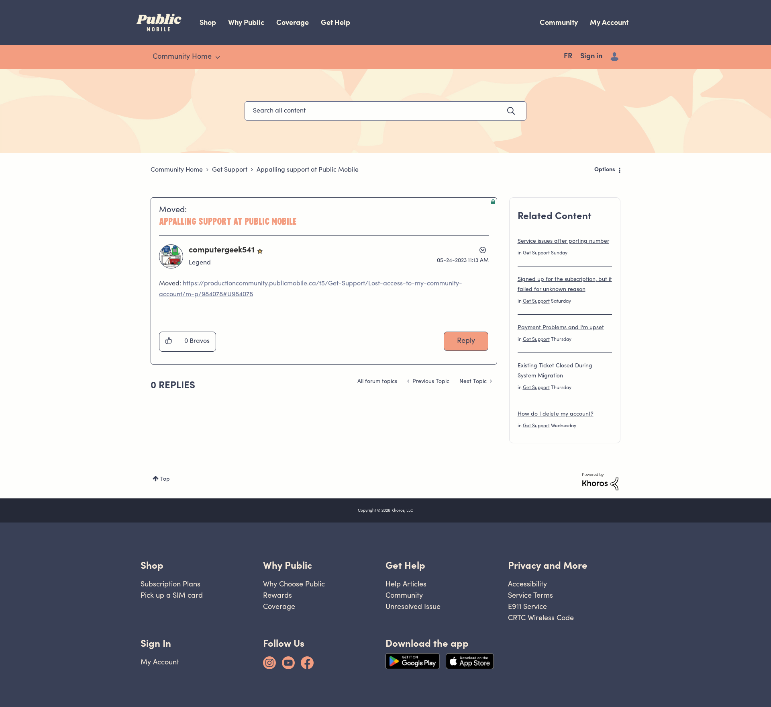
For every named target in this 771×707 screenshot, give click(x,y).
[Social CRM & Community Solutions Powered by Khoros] (600, 482)
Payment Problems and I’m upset (561, 328)
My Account (609, 22)
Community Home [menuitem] (182, 57)
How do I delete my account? (556, 414)
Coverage (292, 22)
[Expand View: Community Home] (218, 57)
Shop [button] (152, 565)
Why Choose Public (294, 583)
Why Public (246, 22)
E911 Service (527, 606)
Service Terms (530, 595)
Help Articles (406, 583)
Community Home (177, 170)
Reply (466, 341)
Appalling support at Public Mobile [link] (308, 170)
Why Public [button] (287, 565)
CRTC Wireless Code (541, 617)
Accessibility (527, 583)
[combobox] (385, 111)
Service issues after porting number (563, 241)
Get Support (229, 170)
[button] (168, 341)
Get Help (335, 22)
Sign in (591, 56)
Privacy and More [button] (547, 565)
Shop (208, 22)
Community (559, 22)
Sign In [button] (156, 643)
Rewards (277, 595)
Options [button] (604, 170)
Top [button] (165, 479)
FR (568, 56)
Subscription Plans (170, 583)
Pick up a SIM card (172, 595)
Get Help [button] (405, 565)
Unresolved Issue (413, 606)
